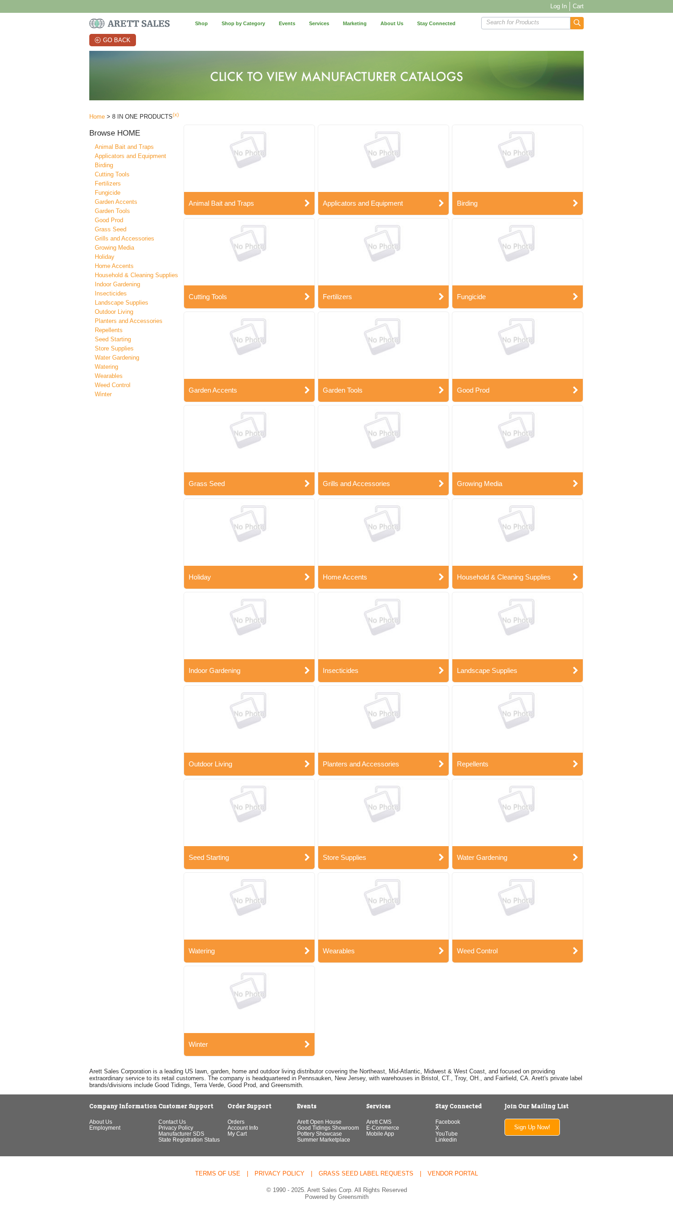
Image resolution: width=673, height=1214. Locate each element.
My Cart (237, 1134)
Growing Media (114, 247)
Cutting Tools (112, 174)
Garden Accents (116, 201)
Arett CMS (378, 1122)
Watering (106, 366)
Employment (104, 1128)
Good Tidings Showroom (328, 1128)
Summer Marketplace (323, 1140)
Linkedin (446, 1140)
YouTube (446, 1134)
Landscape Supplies (121, 302)
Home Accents (114, 265)
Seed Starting (113, 339)
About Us (100, 1122)
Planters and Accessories (129, 320)
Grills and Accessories (124, 238)
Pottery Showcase (319, 1134)
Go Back (116, 40)
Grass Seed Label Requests (366, 1173)
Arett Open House (319, 1122)
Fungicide (107, 192)
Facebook (447, 1122)
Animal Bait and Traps (124, 146)
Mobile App (380, 1134)
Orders (236, 1122)
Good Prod (109, 220)
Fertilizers (108, 183)
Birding (104, 165)
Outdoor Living (114, 311)
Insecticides (111, 293)
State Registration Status (189, 1140)
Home (97, 116)
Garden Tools (112, 211)
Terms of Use (217, 1173)
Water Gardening (117, 357)
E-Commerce (382, 1128)
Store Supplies (114, 348)
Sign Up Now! (532, 1127)
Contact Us (172, 1122)
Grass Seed (110, 229)
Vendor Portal (453, 1173)
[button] (577, 23)
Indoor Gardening (117, 284)
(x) (176, 114)
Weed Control (112, 385)
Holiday (104, 256)
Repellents (109, 330)
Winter (103, 394)
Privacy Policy (175, 1128)
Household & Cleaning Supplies (136, 275)
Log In (558, 6)
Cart (578, 6)
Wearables (109, 375)
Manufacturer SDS (181, 1134)
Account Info (243, 1128)
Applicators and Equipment (130, 156)
